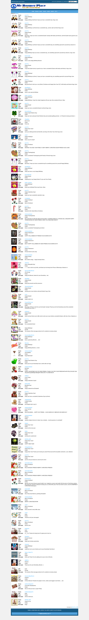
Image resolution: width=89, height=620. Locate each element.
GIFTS (56, 11)
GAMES (48, 11)
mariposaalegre (28, 214)
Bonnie (17, 13)
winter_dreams (28, 95)
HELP (39, 610)
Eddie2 (26, 423)
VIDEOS (44, 11)
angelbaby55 (28, 399)
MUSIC (40, 11)
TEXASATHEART (29, 286)
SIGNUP (52, 11)
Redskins (27, 536)
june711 (27, 15)
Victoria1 (27, 544)
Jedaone (27, 262)
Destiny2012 (28, 478)
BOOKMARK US (60, 1)
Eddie (26, 431)
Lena (26, 294)
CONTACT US (43, 610)
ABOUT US (52, 610)
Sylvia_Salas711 (29, 552)
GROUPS (37, 11)
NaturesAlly (27, 56)
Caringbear (27, 198)
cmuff (26, 135)
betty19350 (27, 383)
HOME (33, 11)
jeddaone (27, 311)
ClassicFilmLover (29, 302)
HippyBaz (27, 119)
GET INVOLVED (58, 610)
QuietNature (28, 87)
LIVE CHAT (54, 1)
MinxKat (27, 343)
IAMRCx (27, 375)
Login (20, 1)
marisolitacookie (29, 463)
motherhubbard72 (29, 584)
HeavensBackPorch (29, 270)
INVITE (48, 610)
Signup (23, 1)
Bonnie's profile (75, 607)
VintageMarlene (28, 447)
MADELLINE (28, 439)
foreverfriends (28, 111)
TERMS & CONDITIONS (32, 610)
